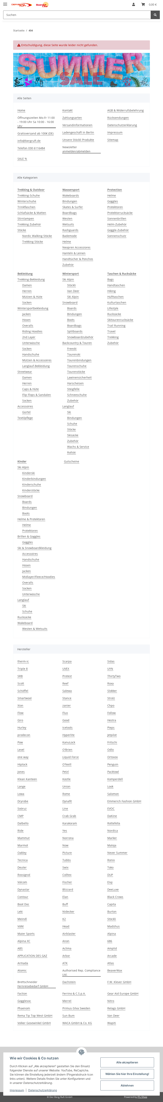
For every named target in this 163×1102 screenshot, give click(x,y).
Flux (65, 713)
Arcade (112, 956)
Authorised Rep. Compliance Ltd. (81, 972)
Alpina (111, 934)
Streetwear (24, 372)
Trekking (113, 337)
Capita (111, 904)
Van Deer (73, 291)
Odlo (110, 750)
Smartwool (24, 698)
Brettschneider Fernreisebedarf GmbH (32, 984)
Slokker (112, 691)
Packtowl (113, 772)
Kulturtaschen (116, 302)
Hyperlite (68, 735)
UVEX (65, 669)
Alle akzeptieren (127, 1062)
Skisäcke (72, 435)
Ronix (111, 860)
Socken (27, 302)
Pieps (110, 727)
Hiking (111, 291)
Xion (20, 705)
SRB (20, 676)
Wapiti (111, 1023)
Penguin (112, 764)
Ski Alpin (68, 279)
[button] (133, 4)
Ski (69, 412)
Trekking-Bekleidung (31, 279)
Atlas (110, 963)
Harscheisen (75, 383)
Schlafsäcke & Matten (31, 213)
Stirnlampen (25, 218)
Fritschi (112, 742)
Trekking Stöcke (32, 241)
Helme (66, 241)
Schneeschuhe (77, 395)
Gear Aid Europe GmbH (122, 993)
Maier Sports (26, 934)
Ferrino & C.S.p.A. (74, 993)
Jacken (26, 314)
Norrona (68, 838)
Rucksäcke (114, 314)
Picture (67, 853)
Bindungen (69, 201)
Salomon (113, 794)
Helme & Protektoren (31, 519)
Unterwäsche (31, 343)
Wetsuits (68, 224)
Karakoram (69, 823)
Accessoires (25, 406)
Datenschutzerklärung (42, 1090)
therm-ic (23, 661)
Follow (111, 713)
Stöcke (21, 230)
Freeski (72, 348)
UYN (110, 669)
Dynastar (23, 889)
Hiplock (22, 764)
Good (65, 720)
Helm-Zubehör (117, 224)
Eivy (110, 882)
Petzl (65, 772)
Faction (22, 993)
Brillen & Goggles (28, 536)
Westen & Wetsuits (34, 629)
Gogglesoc (24, 1001)
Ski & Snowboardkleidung (34, 548)
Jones (21, 772)
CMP (20, 816)
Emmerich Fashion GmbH (124, 801)
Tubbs (66, 860)
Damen (27, 285)
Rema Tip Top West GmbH (34, 1015)
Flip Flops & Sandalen (36, 395)
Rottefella (113, 823)
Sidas (110, 661)
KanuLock (68, 742)
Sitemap (112, 140)
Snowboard (70, 302)
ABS (20, 948)
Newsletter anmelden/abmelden (76, 149)
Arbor (66, 956)
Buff (65, 904)
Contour (22, 897)
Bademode (69, 236)
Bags (110, 279)
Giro (20, 720)
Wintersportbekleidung (32, 308)
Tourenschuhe (76, 366)
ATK (65, 963)
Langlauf (68, 406)
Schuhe (72, 423)
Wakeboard (25, 623)
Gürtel (26, 412)
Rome (66, 794)
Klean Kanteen (27, 779)
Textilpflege (25, 418)
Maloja (111, 845)
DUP (110, 875)
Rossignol (23, 875)
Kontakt (67, 110)
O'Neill (66, 764)
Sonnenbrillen (116, 218)
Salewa (67, 691)
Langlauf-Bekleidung (36, 366)
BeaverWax (114, 970)
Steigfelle (73, 389)
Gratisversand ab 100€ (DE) (35, 133)
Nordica (112, 830)
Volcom (22, 882)
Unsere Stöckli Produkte (78, 140)
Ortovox (112, 757)
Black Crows (115, 897)
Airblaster (69, 934)
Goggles (112, 201)
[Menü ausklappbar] (5, 2)
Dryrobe (22, 801)
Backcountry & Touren (77, 343)
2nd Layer (28, 337)
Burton (111, 911)
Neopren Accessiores (76, 247)
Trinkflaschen (26, 207)
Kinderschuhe (31, 484)
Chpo (110, 705)
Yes (64, 830)
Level (20, 750)
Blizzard (67, 889)
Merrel (66, 1001)
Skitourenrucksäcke (120, 320)
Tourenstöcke (76, 372)
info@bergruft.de (29, 141)
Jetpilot (112, 735)
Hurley (21, 727)
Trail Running (116, 325)
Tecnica (22, 860)
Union (66, 786)
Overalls (27, 325)
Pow (20, 742)
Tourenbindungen (79, 360)
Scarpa (67, 661)
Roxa (110, 683)
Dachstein (69, 982)
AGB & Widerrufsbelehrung (125, 110)
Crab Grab (69, 816)
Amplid (112, 948)
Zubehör (68, 265)
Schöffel (22, 691)
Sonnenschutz (116, 236)
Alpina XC (23, 941)
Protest (67, 676)
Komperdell (115, 779)
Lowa (20, 794)
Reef (65, 683)
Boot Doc (23, 904)
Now (65, 845)
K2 (64, 919)
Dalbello (22, 823)
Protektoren (115, 207)
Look (110, 786)
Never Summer (117, 853)
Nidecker (68, 911)
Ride (20, 830)
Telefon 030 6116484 (31, 148)
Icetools (67, 727)
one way (22, 757)
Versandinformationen (77, 125)
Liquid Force (70, 757)
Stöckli (71, 285)
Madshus (113, 926)
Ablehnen (127, 1085)
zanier (66, 705)
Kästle (66, 779)
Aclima (66, 948)
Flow (20, 713)
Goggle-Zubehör (118, 230)
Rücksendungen (118, 118)
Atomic (22, 970)
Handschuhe (30, 354)
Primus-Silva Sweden (76, 1008)
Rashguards (70, 230)
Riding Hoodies (32, 331)
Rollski (71, 452)
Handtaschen (116, 285)
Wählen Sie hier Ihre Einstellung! (127, 1074)
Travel (111, 331)
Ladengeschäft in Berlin (78, 132)
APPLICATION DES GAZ (32, 956)
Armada (22, 963)
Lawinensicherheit (79, 377)
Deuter (22, 867)
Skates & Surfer (72, 207)
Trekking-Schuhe (28, 195)
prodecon (23, 735)
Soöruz (22, 808)
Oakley (21, 853)
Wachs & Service (78, 447)
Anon (65, 941)
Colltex (66, 875)
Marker (112, 838)
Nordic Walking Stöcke (37, 236)
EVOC (110, 808)
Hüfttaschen (115, 297)
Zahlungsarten (72, 118)
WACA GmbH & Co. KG (77, 1023)
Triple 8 (22, 669)
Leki (20, 911)
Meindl (22, 919)
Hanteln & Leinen (73, 253)
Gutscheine (71, 461)
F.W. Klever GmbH (119, 982)
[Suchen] (155, 15)
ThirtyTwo (113, 676)
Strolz (111, 698)
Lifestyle (112, 308)
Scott (20, 683)
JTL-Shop (142, 1097)
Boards (72, 308)
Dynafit (67, 801)
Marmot (22, 845)
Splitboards (74, 331)
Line (65, 808)
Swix (65, 867)
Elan (65, 897)
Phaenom (23, 1008)
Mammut (23, 838)
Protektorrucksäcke (120, 213)
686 (109, 941)
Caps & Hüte (30, 389)
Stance (66, 698)
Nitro (110, 1001)
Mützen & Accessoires (36, 360)
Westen (67, 218)
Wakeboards (70, 195)
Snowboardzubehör (80, 337)
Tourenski (73, 354)
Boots (71, 320)
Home (21, 110)
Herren (27, 291)
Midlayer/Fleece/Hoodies (38, 577)
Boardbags (69, 213)
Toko (110, 867)
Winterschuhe (26, 201)
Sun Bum (68, 1015)
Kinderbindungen (34, 479)
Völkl (20, 926)
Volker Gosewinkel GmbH (34, 1023)
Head (65, 926)
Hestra (111, 720)
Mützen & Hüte (32, 297)
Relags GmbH (116, 1008)
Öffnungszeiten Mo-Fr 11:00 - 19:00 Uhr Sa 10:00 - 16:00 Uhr (36, 122)
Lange (21, 786)
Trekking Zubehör (29, 224)
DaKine (112, 816)
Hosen (26, 320)
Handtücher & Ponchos (77, 259)
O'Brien (67, 750)
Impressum (17, 1090)
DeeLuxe (113, 889)
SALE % (22, 159)
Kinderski (28, 473)
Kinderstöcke (31, 490)
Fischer (67, 882)
